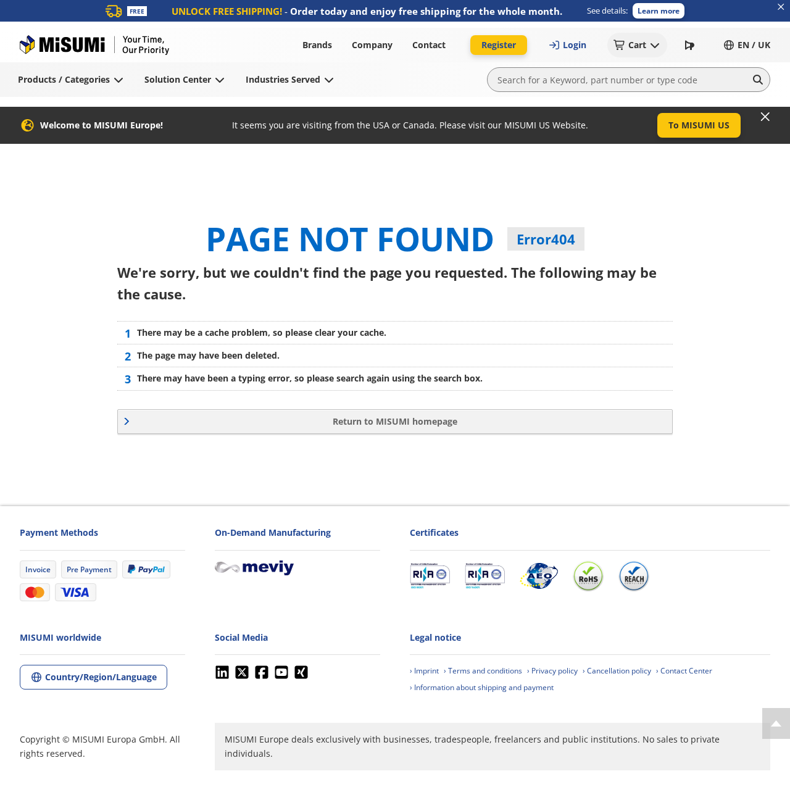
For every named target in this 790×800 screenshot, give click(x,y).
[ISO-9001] (430, 575)
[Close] (765, 117)
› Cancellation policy (617, 670)
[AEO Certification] (539, 575)
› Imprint (424, 670)
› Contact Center (684, 670)
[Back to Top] (776, 723)
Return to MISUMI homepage (395, 421)
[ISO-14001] (485, 575)
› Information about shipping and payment (482, 687)
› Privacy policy (552, 670)
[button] (658, 11)
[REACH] (633, 575)
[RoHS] (588, 575)
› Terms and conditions (483, 670)
